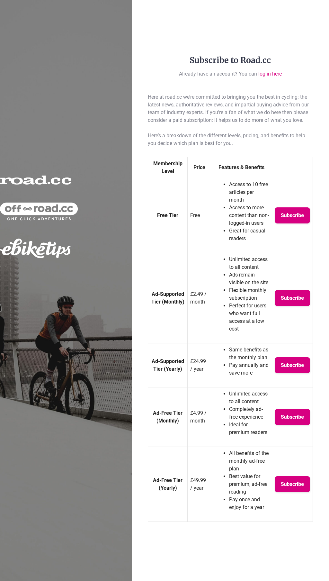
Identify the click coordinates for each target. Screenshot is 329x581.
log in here (270, 74)
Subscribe (292, 215)
